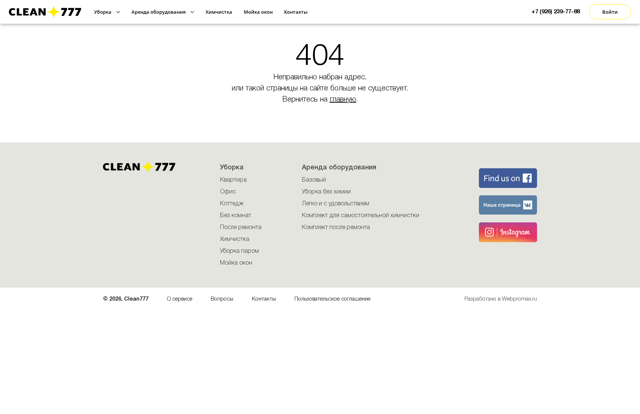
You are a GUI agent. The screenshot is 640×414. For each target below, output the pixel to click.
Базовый (314, 180)
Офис (228, 192)
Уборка (232, 167)
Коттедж (231, 203)
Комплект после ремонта (336, 227)
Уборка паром (239, 251)
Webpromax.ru (519, 299)
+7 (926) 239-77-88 (555, 11)
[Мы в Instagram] (498, 232)
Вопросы (222, 299)
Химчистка (234, 239)
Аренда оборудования (339, 167)
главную (343, 99)
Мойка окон (236, 263)
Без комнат (235, 215)
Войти (610, 12)
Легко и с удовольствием (335, 203)
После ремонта (240, 227)
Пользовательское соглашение (332, 299)
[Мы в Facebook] (498, 178)
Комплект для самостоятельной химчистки (360, 215)
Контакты (264, 299)
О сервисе (179, 299)
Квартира (233, 180)
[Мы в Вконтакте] (498, 205)
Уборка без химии (326, 192)
